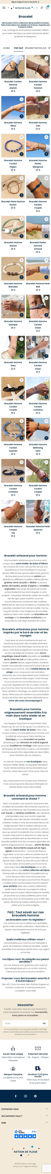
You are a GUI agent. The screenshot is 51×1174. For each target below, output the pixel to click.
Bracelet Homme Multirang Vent (38, 447)
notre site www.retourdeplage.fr (25, 700)
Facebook (15, 1096)
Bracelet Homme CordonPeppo (13, 163)
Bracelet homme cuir (35, 48)
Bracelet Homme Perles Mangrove (38, 163)
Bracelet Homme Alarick (13, 244)
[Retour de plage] (22, 8)
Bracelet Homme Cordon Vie (13, 529)
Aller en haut (46, 998)
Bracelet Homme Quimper (13, 323)
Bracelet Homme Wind (13, 124)
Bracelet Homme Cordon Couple (38, 204)
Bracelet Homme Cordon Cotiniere (38, 406)
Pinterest (35, 1096)
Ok (44, 1023)
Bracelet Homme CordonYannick (38, 84)
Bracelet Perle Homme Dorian (13, 203)
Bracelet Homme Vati (38, 124)
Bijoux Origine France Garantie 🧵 (25, 2)
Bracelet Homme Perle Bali (38, 285)
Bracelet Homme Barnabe (13, 285)
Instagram (25, 1096)
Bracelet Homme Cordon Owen (38, 324)
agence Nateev (31, 1166)
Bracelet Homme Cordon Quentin (13, 447)
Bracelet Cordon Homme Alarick (13, 84)
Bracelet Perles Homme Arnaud (38, 245)
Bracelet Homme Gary (13, 364)
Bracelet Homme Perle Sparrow (38, 528)
